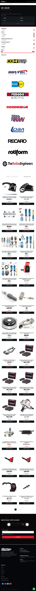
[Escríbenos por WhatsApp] (34, 589)
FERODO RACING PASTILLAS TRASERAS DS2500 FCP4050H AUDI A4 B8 (9, 415)
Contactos (2, 572)
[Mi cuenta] (30, 1)
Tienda (2, 569)
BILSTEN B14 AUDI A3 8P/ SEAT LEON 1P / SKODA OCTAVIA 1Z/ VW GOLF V (26, 252)
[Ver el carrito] (33, 1)
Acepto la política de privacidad (8, 534)
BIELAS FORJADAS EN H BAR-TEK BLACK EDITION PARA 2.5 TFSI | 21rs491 (27, 197)
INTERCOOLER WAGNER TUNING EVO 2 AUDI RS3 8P (26, 442)
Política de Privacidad (4, 578)
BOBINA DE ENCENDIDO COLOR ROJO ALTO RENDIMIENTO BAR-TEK (26, 279)
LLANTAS (2, 567)
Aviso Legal (2, 576)
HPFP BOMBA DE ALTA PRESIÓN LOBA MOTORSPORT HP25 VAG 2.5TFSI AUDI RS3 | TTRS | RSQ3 (9, 442)
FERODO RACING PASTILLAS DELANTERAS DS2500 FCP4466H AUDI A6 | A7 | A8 (9, 388)
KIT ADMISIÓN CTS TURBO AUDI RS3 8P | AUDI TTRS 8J (9, 497)
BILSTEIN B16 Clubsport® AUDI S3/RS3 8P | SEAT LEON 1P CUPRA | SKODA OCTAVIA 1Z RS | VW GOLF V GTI (9, 252)
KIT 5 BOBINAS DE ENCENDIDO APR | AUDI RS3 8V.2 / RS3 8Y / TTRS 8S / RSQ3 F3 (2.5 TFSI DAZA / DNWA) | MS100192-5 (9, 470)
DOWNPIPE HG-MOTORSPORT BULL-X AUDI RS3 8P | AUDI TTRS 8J (9, 361)
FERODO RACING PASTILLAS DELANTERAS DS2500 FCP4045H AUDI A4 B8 (26, 361)
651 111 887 (21, 548)
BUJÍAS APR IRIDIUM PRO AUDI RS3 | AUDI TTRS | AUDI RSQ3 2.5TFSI (9, 306)
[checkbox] (18, 33)
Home (2, 574)
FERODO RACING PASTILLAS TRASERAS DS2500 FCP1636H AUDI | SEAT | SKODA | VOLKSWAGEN (27, 388)
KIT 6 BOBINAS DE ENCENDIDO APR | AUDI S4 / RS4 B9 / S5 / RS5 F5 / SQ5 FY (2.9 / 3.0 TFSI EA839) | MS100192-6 (26, 470)
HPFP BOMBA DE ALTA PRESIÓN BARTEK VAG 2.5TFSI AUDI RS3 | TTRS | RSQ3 (26, 415)
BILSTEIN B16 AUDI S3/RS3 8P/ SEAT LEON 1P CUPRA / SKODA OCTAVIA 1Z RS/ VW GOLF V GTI (26, 224)
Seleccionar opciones (9, 475)
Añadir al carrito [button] (9, 203)
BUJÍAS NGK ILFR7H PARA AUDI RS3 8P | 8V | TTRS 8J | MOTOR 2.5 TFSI (26, 306)
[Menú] (35, 1)
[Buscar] (28, 1)
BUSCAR (18, 23)
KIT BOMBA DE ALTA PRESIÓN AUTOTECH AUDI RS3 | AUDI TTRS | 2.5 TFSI (26, 497)
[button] (18, 28)
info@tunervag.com (23, 550)
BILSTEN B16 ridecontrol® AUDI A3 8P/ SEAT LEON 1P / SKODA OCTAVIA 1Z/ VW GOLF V (9, 279)
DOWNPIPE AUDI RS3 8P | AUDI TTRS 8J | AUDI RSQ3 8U (27, 333)
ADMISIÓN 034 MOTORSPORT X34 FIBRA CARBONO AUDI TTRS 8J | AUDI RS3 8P (9, 197)
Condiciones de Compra (5, 580)
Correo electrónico (5, 530)
